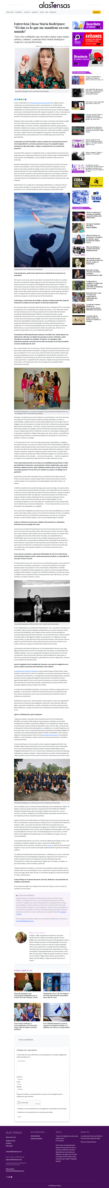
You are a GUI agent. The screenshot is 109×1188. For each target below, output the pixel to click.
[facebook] (7, 1177)
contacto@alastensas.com (24, 921)
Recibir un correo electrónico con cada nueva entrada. (35, 1112)
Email (18, 1082)
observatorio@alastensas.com (15, 1171)
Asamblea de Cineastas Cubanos (26, 671)
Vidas (46, 12)
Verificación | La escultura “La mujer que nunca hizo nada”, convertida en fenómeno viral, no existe (94, 285)
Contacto (8, 1143)
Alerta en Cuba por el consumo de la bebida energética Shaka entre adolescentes (94, 215)
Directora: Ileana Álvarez (88, 1142)
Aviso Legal (9, 1146)
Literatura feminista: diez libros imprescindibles (93, 225)
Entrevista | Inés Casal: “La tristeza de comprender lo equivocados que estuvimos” (93, 296)
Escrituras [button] (27, 12)
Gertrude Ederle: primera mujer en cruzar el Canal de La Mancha (93, 318)
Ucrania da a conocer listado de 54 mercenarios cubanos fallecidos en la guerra (94, 307)
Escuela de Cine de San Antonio (41, 103)
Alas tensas (14, 1132)
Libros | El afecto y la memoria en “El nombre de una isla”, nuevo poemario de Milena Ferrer (94, 239)
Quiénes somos (10, 1140)
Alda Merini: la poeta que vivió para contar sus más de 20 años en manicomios (94, 261)
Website (19, 1087)
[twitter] (9, 1177)
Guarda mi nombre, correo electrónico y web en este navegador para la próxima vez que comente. (39, 1095)
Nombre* (19, 1077)
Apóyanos (97, 12)
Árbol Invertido (35, 1136)
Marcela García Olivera (44, 46)
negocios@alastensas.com (14, 1159)
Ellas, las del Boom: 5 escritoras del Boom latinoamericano (93, 248)
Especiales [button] (35, 12)
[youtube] (11, 1177)
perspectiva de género (50, 735)
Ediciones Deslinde (36, 1138)
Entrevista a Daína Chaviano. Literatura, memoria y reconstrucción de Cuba (94, 272)
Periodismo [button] (18, 12)
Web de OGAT (10, 1169)
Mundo (42, 12)
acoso (49, 845)
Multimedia (52, 12)
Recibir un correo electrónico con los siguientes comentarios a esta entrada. (42, 1109)
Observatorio (10, 12)
